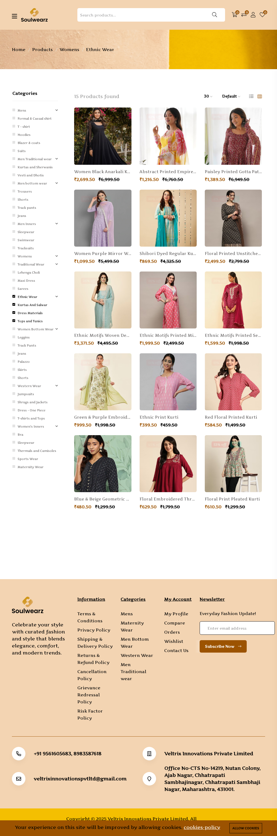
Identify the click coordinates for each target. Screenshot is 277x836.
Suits (22, 151)
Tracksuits (26, 248)
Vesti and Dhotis (31, 175)
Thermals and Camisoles (37, 451)
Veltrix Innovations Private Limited (208, 753)
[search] (214, 14)
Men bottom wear (32, 183)
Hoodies (24, 135)
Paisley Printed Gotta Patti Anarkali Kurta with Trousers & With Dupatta (233, 171)
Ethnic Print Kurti (159, 417)
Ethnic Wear (27, 297)
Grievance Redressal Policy (88, 694)
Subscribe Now (220, 646)
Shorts (23, 200)
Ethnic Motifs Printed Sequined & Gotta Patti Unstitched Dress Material (233, 335)
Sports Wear (28, 459)
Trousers (25, 191)
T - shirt (24, 127)
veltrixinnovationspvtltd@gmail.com (80, 778)
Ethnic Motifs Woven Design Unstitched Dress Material (102, 335)
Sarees (23, 289)
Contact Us (176, 650)
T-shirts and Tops (31, 418)
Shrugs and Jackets (33, 402)
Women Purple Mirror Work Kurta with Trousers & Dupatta (102, 253)
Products (42, 49)
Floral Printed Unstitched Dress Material (233, 253)
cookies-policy (202, 827)
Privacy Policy (93, 630)
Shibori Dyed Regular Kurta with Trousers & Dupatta (168, 253)
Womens (69, 49)
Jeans (22, 216)
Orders (172, 632)
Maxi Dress (26, 281)
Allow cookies (245, 828)
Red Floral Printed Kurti (231, 417)
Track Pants (27, 345)
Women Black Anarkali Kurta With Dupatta (102, 171)
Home (18, 49)
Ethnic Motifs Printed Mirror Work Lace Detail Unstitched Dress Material (168, 335)
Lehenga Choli (29, 272)
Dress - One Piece (31, 410)
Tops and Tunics (30, 321)
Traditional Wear (31, 264)
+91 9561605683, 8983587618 (67, 753)
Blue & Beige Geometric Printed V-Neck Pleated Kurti (102, 499)
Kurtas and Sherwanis (35, 167)
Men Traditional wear (35, 159)
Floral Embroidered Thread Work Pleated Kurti (168, 499)
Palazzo (24, 362)
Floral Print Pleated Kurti (232, 499)
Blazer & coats (29, 143)
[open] (14, 16)
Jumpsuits (26, 394)
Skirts (22, 370)
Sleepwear (26, 232)
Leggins (24, 337)
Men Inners (27, 224)
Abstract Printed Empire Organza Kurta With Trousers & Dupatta (168, 171)
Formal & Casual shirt (35, 118)
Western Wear (29, 386)
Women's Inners (31, 426)
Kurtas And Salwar (32, 305)
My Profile (176, 613)
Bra (20, 435)
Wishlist (173, 641)
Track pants (27, 208)
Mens (22, 110)
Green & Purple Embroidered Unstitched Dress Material (102, 417)
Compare (174, 623)
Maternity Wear (31, 467)
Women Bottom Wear (36, 329)
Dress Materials (30, 313)
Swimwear (26, 240)
